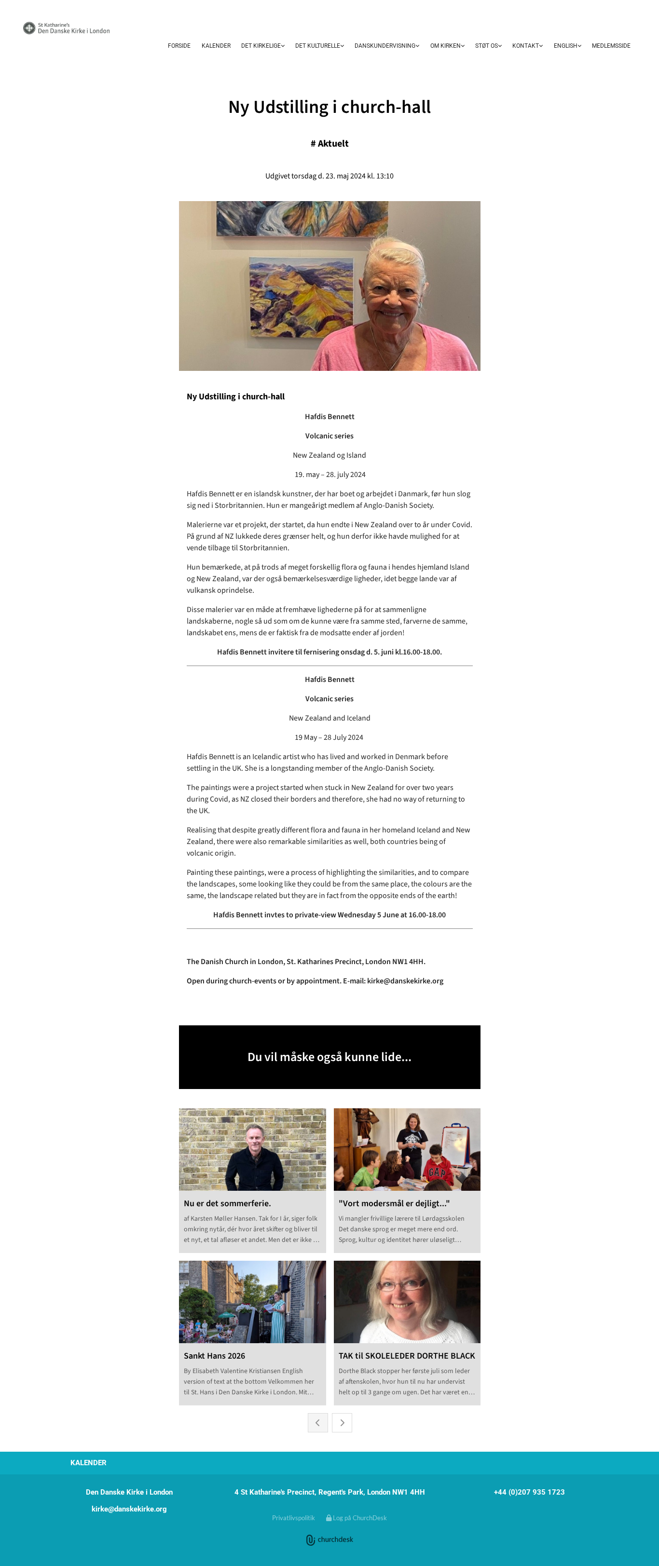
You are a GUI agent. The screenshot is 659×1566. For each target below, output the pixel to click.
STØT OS (486, 45)
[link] (263, 46)
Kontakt (525, 45)
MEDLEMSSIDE (611, 45)
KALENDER (216, 45)
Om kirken (445, 45)
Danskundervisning (385, 45)
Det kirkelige (261, 45)
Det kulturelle (317, 45)
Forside (179, 45)
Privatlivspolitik (293, 1518)
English (565, 45)
